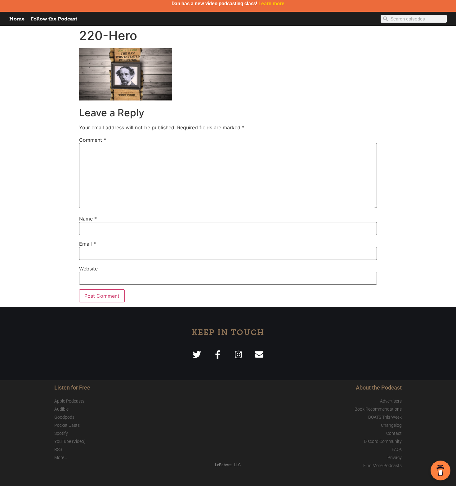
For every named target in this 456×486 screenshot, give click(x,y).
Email (87, 243)
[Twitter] (197, 354)
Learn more (271, 4)
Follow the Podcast (54, 19)
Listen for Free (72, 387)
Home (17, 19)
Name (88, 218)
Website (88, 268)
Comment (92, 139)
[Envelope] (259, 354)
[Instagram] (238, 354)
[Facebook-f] (217, 354)
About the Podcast (379, 387)
